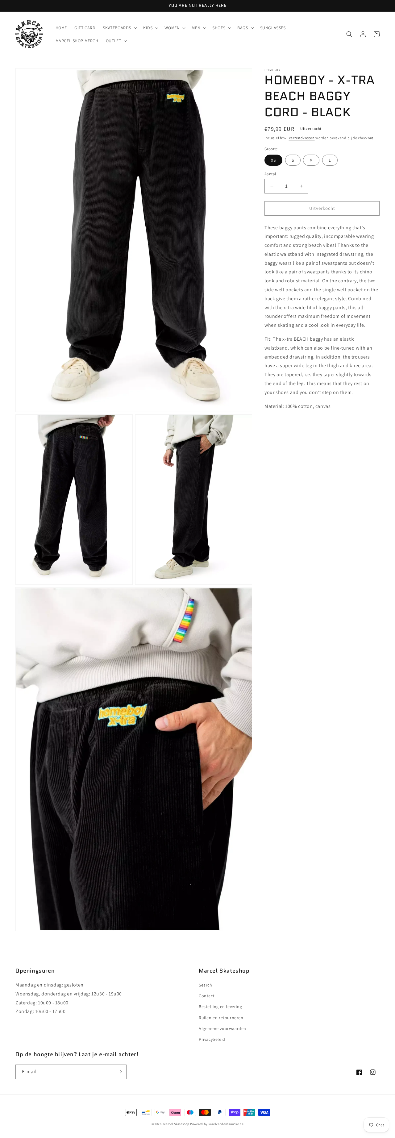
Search (205, 985)
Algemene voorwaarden (222, 1028)
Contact (206, 996)
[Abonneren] (119, 1072)
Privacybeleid (212, 1039)
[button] (119, 27)
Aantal (270, 174)
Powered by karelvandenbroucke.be (216, 1124)
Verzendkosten (302, 137)
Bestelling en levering (220, 1006)
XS (273, 160)
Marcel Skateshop (176, 1124)
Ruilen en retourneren (221, 1017)
